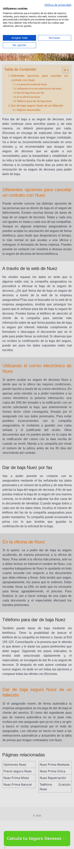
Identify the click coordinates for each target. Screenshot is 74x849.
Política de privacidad (58, 5)
